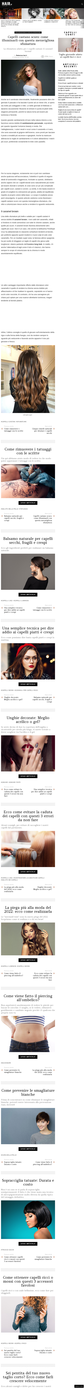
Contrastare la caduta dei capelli (29, 878)
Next (83, 18)
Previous (1, 18)
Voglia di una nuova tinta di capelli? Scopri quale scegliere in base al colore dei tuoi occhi (69, 112)
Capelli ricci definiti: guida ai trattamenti (32, 21)
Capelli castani (8, 421)
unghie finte (15, 782)
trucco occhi (8, 1250)
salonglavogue (27, 415)
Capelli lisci (7, 600)
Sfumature (21, 421)
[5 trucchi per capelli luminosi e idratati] (54, 13)
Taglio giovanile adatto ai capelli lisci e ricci (70, 55)
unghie (5, 782)
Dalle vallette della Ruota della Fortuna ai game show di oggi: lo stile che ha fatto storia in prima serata (10, 23)
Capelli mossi (8, 690)
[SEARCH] (82, 4)
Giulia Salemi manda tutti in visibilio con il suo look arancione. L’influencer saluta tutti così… (70, 105)
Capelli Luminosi (21, 600)
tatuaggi (24, 509)
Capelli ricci (21, 1343)
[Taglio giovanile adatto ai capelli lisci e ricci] (70, 45)
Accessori (6, 1063)
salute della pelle (10, 509)
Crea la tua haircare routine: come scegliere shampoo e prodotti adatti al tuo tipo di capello (70, 88)
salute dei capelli (10, 880)
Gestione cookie (79, 1386)
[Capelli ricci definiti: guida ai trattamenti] (32, 13)
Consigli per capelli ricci (26, 690)
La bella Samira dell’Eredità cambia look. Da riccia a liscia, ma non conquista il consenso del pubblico (69, 119)
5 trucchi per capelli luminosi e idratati (51, 21)
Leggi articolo (28, 503)
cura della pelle (9, 1155)
